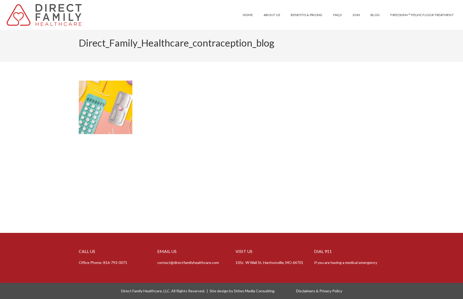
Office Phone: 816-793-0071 (103, 262)
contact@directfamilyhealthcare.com (188, 262)
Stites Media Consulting (254, 291)
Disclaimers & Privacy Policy (318, 291)
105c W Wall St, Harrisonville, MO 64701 (269, 262)
